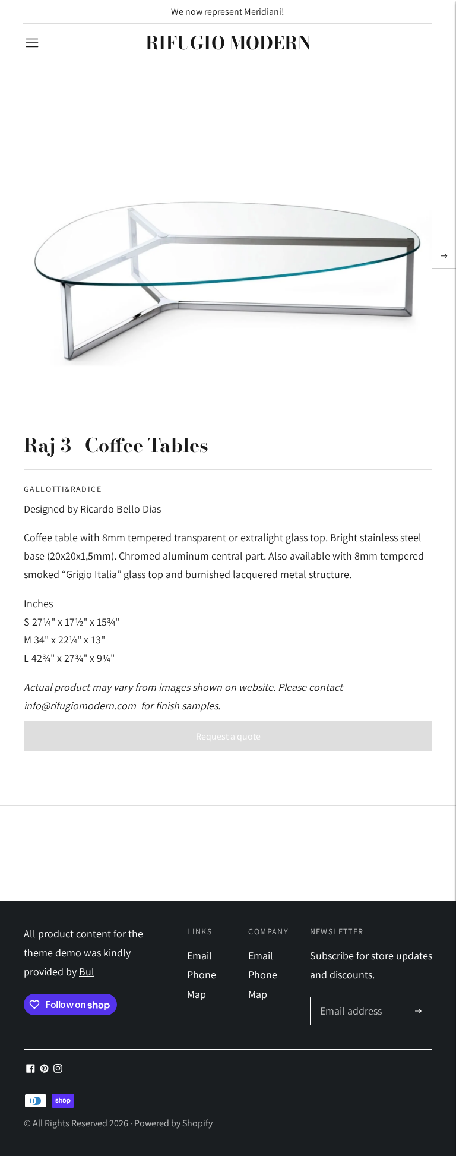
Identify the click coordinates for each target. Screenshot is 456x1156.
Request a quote (228, 736)
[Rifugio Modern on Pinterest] (44, 1069)
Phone (201, 974)
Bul (86, 971)
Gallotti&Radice (63, 489)
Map (196, 994)
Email (199, 955)
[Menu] (32, 43)
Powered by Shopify (173, 1123)
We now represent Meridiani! (227, 11)
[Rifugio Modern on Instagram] (57, 1069)
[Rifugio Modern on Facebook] (30, 1069)
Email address (349, 999)
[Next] (444, 256)
